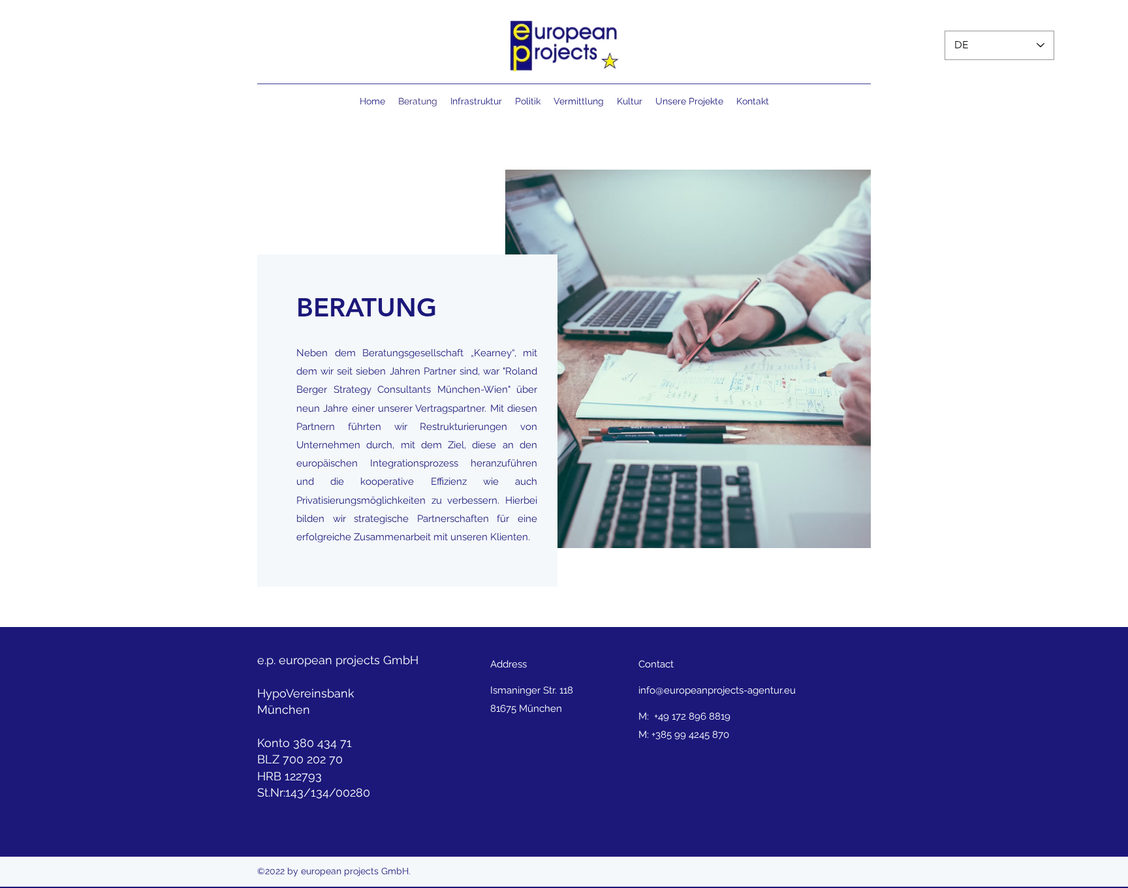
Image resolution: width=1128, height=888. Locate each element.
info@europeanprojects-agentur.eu (717, 690)
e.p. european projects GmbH (337, 660)
